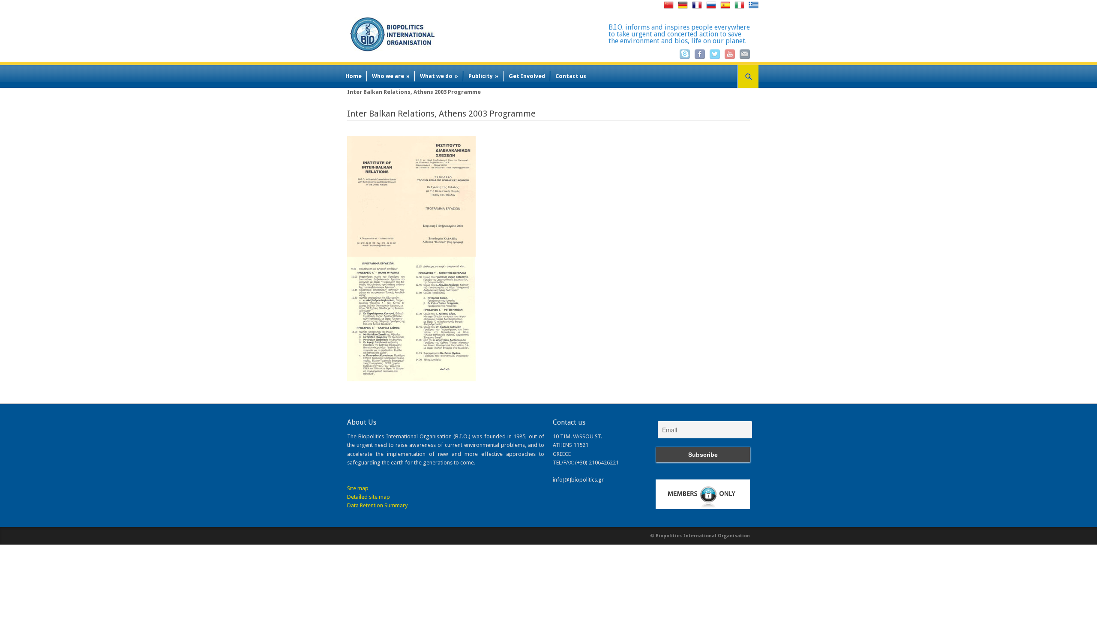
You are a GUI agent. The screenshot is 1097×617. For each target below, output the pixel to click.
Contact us (570, 76)
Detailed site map (368, 497)
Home (353, 76)
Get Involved (527, 76)
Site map (358, 488)
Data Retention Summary (377, 505)
